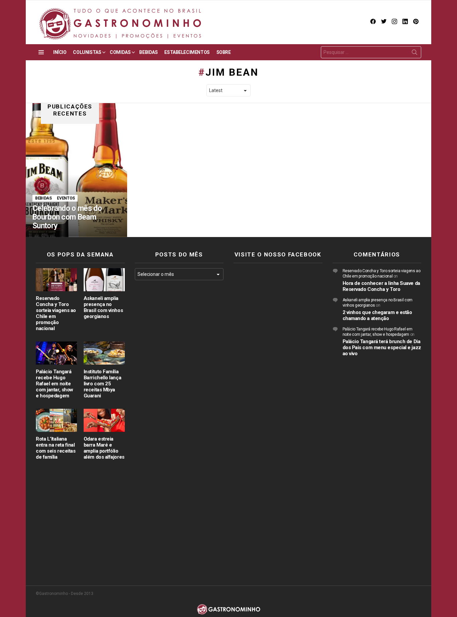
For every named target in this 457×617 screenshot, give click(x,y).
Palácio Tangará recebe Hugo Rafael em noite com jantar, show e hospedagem (54, 384)
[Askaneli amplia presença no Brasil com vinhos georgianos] (104, 279)
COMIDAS (120, 52)
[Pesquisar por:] (371, 52)
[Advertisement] (179, 394)
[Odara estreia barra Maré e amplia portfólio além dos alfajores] (104, 420)
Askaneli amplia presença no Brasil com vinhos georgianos (103, 307)
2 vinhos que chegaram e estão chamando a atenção (377, 315)
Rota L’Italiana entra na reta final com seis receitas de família (55, 448)
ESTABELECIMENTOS (186, 52)
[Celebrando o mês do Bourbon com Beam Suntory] (76, 170)
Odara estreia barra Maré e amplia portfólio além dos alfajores (104, 448)
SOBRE (223, 52)
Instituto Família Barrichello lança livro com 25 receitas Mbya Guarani (102, 384)
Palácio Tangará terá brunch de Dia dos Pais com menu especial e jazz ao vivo (382, 347)
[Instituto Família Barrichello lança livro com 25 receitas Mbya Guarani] (104, 353)
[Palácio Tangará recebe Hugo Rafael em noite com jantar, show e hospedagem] (56, 353)
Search (414, 53)
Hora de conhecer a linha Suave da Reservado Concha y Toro (381, 286)
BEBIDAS (148, 52)
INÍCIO (59, 52)
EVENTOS (66, 198)
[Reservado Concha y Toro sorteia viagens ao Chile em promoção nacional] (56, 279)
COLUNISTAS (87, 52)
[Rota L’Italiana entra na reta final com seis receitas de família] (56, 420)
